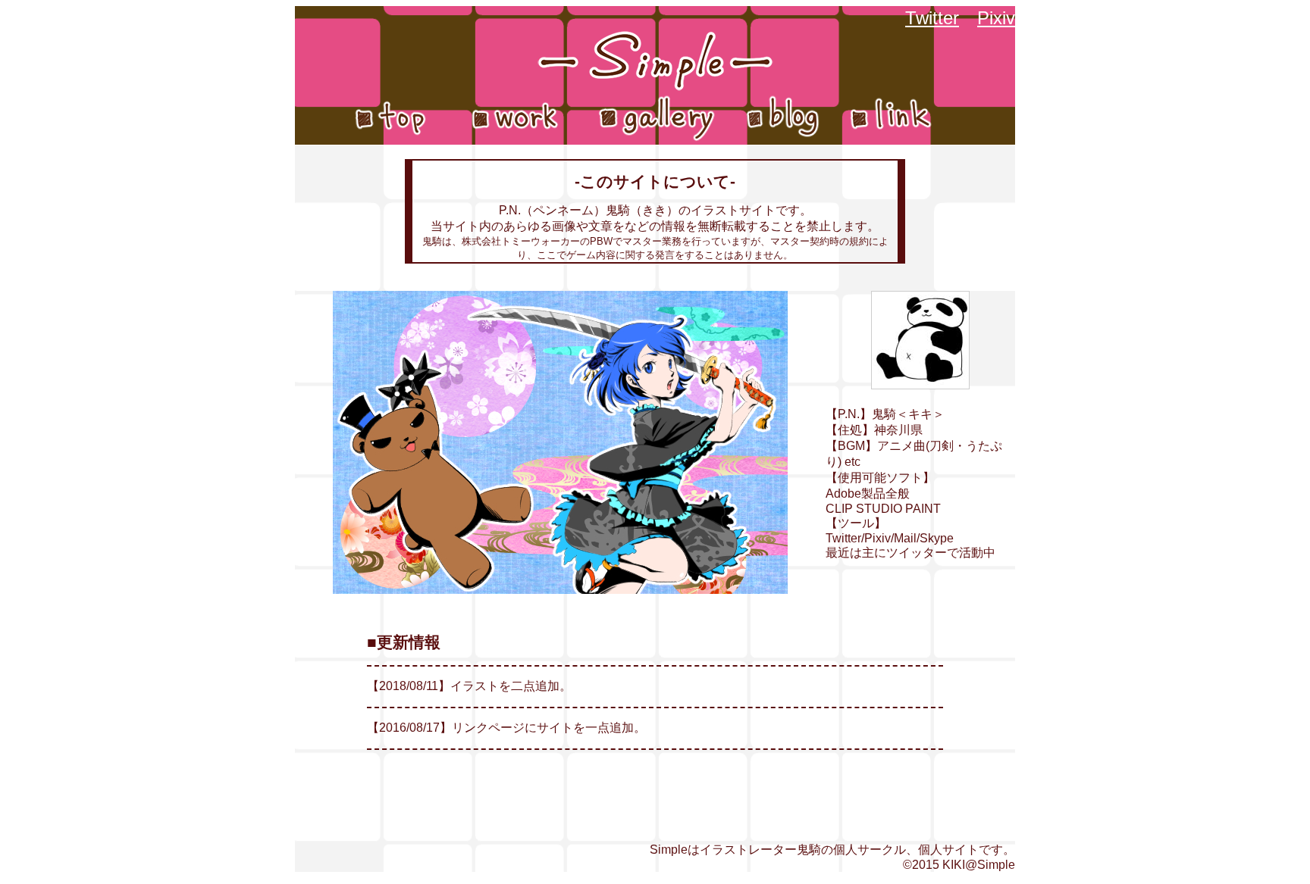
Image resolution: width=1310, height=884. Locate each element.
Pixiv (996, 18)
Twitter (932, 18)
